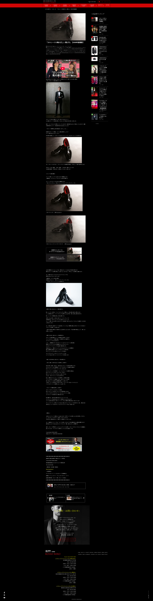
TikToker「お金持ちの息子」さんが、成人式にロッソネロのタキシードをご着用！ (103, 80)
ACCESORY (93, 554)
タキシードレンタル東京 (57, 52)
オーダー (79, 47)
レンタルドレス (68, 48)
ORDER (102, 552)
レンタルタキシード (55, 48)
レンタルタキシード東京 (59, 51)
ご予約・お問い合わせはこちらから (68, 539)
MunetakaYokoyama (65, 52)
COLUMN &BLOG (92, 5)
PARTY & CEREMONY (86, 554)
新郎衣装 (52, 51)
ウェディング (64, 47)
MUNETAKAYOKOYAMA (79, 48)
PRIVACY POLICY (105, 554)
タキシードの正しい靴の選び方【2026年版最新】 (103, 20)
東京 (67, 47)
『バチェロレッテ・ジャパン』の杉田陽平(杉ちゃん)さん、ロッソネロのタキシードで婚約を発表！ (103, 69)
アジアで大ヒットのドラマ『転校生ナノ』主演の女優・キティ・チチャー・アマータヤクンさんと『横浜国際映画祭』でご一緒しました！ (103, 105)
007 (83, 51)
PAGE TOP (148, 596)
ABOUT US (83, 552)
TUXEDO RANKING (65, 5)
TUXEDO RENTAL (55, 5)
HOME (79, 552)
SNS (96, 554)
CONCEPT (87, 552)
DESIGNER (91, 552)
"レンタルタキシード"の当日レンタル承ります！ (102, 116)
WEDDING (80, 554)
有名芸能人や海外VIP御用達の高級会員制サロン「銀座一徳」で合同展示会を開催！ (103, 29)
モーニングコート (54, 47)
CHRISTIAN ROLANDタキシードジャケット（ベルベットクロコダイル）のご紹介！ (103, 49)
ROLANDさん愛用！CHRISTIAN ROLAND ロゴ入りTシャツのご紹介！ (102, 39)
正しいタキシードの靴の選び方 (63, 50)
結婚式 (61, 47)
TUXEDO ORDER (46, 5)
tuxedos (81, 50)
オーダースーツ (76, 50)
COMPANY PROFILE (97, 552)
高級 (59, 48)
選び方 (56, 50)
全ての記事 (47, 9)
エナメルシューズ (71, 50)
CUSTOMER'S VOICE (83, 5)
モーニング (64, 48)
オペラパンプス (52, 50)
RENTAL (106, 552)
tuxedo (58, 47)
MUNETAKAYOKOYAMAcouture (80, 52)
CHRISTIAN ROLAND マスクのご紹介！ (103, 59)
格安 (61, 48)
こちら (59, 212)
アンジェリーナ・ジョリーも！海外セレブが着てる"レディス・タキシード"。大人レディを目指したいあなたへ (103, 92)
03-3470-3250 (93, 1)
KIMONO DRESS (74, 5)
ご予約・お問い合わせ (105, 1)
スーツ (77, 47)
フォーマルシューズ (66, 51)
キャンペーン (72, 51)
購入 (49, 50)
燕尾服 (70, 47)
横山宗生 (73, 48)
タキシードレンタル (77, 51)
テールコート (73, 47)
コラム (53, 9)
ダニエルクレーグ (72, 52)
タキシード (49, 47)
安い (82, 51)
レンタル (82, 47)
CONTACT (99, 554)
